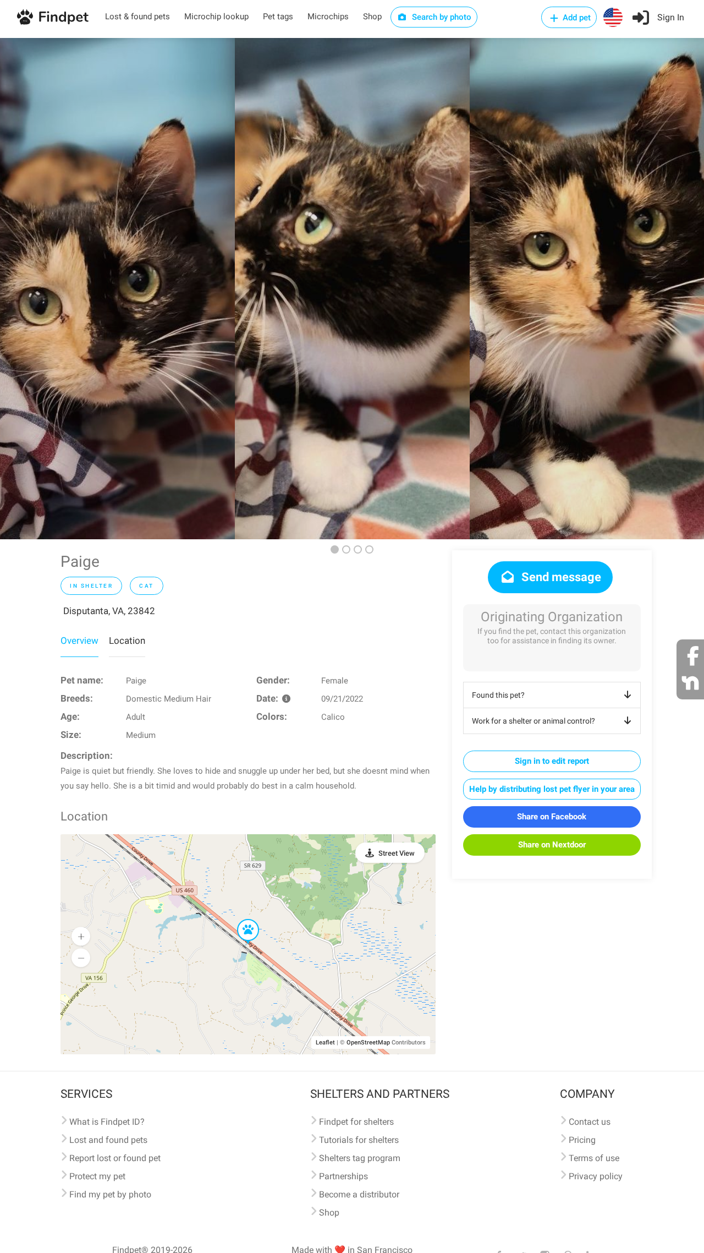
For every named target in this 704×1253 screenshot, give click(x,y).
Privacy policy (596, 1176)
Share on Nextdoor (552, 845)
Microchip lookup (216, 16)
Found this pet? (498, 695)
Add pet (575, 18)
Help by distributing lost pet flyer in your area (552, 789)
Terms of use (594, 1158)
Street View (396, 853)
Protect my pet (97, 1176)
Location (127, 640)
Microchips (328, 16)
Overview (79, 640)
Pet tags (278, 16)
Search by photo (440, 17)
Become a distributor (359, 1194)
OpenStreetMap (368, 1042)
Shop (372, 16)
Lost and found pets (108, 1140)
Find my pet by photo (110, 1194)
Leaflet (325, 1042)
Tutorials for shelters (359, 1140)
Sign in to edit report (552, 761)
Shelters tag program (359, 1158)
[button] (240, 919)
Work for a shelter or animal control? (533, 720)
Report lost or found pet (115, 1158)
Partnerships (343, 1176)
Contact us (589, 1122)
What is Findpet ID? (107, 1122)
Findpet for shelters (356, 1122)
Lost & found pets (137, 16)
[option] (117, 288)
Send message (560, 577)
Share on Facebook (551, 817)
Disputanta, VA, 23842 (109, 610)
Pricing (582, 1140)
